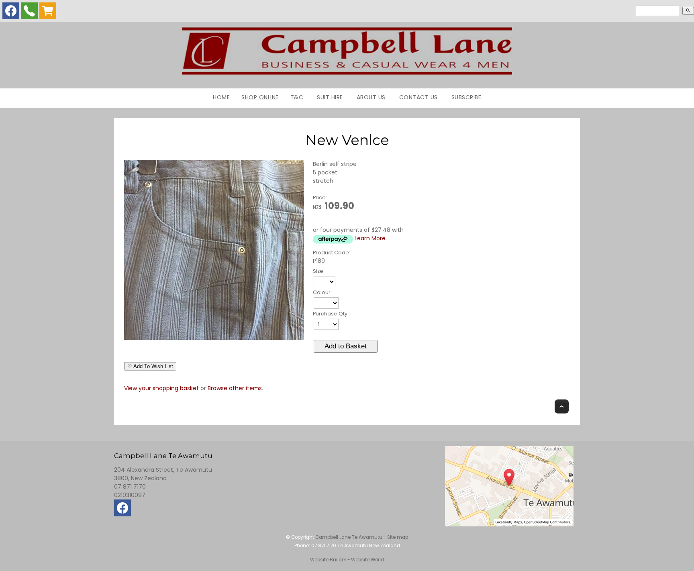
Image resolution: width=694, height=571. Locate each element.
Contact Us (418, 97)
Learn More (370, 238)
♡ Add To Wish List (150, 366)
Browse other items (235, 388)
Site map (397, 537)
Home (221, 97)
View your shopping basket (161, 388)
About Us (371, 97)
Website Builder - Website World (347, 560)
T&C (297, 97)
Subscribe (466, 97)
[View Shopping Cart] (47, 13)
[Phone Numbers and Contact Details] (29, 13)
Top (562, 406)
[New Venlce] (214, 338)
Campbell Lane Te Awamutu (348, 537)
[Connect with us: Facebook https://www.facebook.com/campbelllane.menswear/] (10, 13)
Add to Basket (346, 346)
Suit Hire (330, 97)
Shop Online (260, 97)
